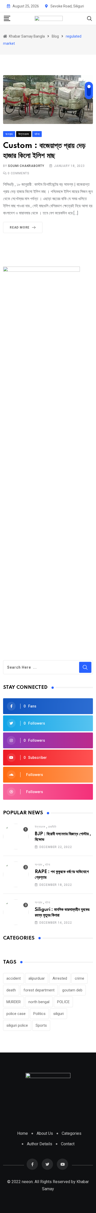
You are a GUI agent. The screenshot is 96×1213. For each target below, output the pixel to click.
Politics (39, 1013)
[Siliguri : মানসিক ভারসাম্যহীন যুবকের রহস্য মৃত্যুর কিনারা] (16, 912)
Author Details (39, 1143)
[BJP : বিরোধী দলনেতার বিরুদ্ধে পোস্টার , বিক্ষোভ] (16, 836)
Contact (67, 1143)
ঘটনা (47, 864)
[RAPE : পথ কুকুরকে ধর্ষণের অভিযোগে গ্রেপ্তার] (16, 874)
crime (79, 978)
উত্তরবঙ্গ (40, 827)
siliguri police (17, 1025)
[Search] (89, 18)
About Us (45, 1133)
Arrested (59, 978)
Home (22, 1133)
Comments (18, 173)
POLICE (63, 1002)
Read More (19, 227)
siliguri (58, 1013)
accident (13, 978)
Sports (41, 1025)
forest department (39, 990)
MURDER (13, 1002)
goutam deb (72, 990)
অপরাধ (38, 864)
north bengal (38, 1002)
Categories (71, 1133)
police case (16, 1013)
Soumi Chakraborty (26, 166)
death (11, 990)
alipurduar (36, 978)
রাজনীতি (52, 827)
